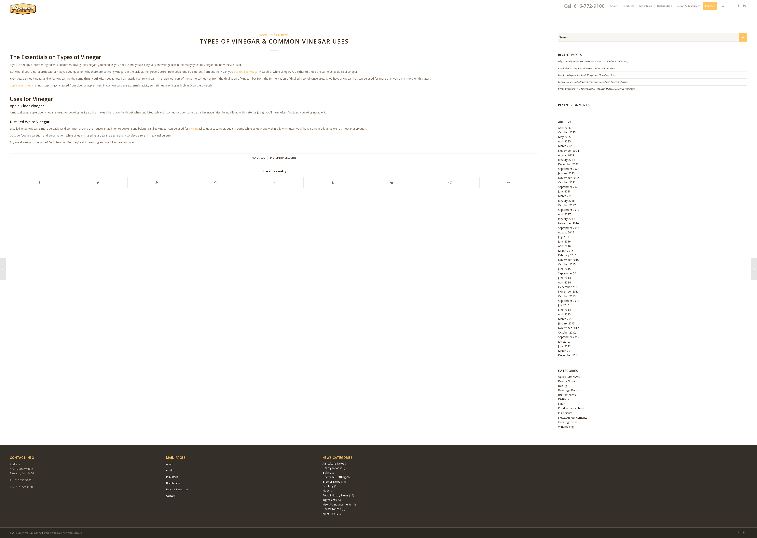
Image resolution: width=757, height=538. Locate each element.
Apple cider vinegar (22, 85)
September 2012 (568, 337)
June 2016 (564, 241)
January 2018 (566, 201)
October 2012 (567, 332)
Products (171, 470)
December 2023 (568, 164)
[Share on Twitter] (98, 182)
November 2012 (568, 328)
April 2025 (564, 141)
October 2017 (567, 205)
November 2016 (568, 223)
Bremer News (567, 395)
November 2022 (568, 178)
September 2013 (568, 301)
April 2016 (564, 246)
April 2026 (564, 128)
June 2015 (564, 269)
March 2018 (565, 196)
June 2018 (564, 191)
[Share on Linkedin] (274, 182)
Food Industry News (274, 35)
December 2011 (568, 355)
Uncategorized (567, 422)
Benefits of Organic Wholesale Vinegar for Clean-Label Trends (587, 75)
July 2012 (564, 341)
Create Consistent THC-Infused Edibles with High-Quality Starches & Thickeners (596, 88)
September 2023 (568, 169)
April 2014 (564, 282)
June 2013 (564, 310)
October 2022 (567, 182)
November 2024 (568, 150)
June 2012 (564, 346)
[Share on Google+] (157, 182)
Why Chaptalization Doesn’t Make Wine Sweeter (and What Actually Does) (593, 61)
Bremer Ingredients (284, 157)
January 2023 (566, 173)
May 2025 (564, 137)
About (169, 464)
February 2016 (567, 255)
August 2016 (566, 232)
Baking (562, 385)
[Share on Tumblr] (333, 182)
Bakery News (566, 381)
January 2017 (566, 219)
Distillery (563, 399)
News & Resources (177, 489)
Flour (561, 404)
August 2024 (566, 155)
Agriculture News (569, 376)
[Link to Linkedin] (744, 6)
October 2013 (567, 296)
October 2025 (567, 132)
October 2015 (567, 264)
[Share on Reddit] (450, 182)
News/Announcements (572, 417)
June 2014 (564, 278)
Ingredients (565, 413)
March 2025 (565, 146)
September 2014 (568, 273)
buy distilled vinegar (246, 71)
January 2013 (566, 323)
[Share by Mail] (509, 182)
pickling (193, 128)
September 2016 (568, 228)
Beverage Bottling (569, 390)
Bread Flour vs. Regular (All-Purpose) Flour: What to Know (586, 68)
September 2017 (568, 210)
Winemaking (566, 426)
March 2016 (565, 251)
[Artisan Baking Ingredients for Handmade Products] (3, 269)
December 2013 (568, 287)
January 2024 (566, 160)
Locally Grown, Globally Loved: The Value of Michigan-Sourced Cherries (593, 81)
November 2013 (568, 291)
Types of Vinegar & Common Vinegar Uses (274, 41)
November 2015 (568, 260)
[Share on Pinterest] (215, 182)
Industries (172, 477)
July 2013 (564, 305)
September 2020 (568, 187)
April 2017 (564, 214)
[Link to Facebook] (738, 6)
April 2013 (564, 314)
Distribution (173, 483)
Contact (170, 495)
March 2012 (565, 351)
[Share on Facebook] (39, 182)
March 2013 (565, 319)
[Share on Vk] (391, 182)
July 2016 (564, 237)
